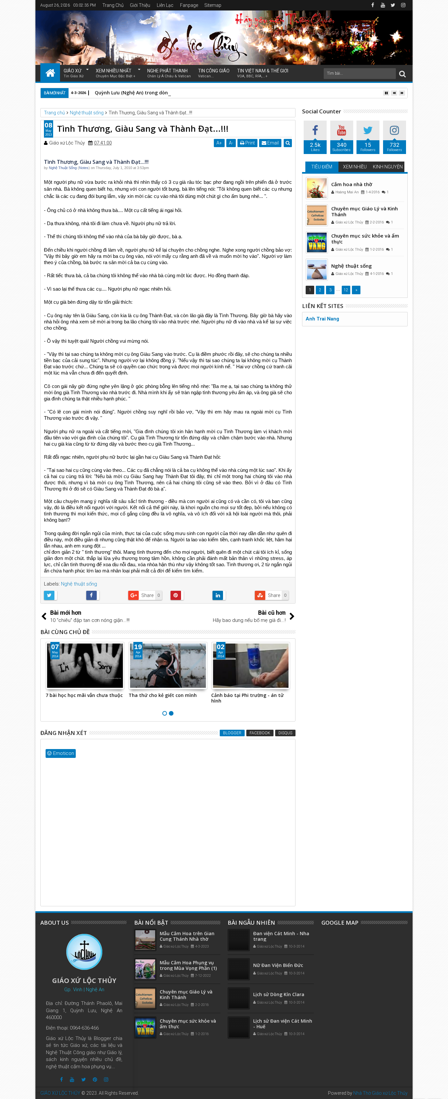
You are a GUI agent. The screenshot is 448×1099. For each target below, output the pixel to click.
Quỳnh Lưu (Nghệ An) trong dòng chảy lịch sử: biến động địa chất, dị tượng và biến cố (193, 92)
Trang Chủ (113, 5)
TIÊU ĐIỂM (321, 166)
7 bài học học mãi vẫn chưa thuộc (84, 695)
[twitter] (392, 5)
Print (249, 142)
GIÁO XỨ (74, 73)
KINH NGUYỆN (388, 166)
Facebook (260, 733)
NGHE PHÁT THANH (169, 73)
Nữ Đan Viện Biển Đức (278, 965)
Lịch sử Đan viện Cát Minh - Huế (282, 1024)
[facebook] (372, 5)
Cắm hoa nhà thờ (351, 184)
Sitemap (212, 5)
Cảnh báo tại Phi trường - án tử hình (247, 698)
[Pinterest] (95, 1079)
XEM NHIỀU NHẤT (115, 73)
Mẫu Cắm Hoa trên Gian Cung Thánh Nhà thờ (187, 936)
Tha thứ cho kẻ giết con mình (163, 695)
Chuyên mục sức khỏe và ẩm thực (365, 238)
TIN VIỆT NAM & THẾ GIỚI (262, 73)
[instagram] (403, 5)
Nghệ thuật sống (79, 584)
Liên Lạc (165, 5)
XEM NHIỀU (355, 166)
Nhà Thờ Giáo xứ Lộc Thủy (380, 1093)
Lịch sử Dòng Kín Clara (278, 994)
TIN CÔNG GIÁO (214, 73)
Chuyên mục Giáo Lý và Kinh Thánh (364, 211)
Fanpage (189, 5)
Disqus (285, 733)
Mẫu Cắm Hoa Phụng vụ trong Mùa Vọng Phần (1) (188, 965)
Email (272, 142)
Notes (84, 168)
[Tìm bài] (402, 73)
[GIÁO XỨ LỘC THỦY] (50, 72)
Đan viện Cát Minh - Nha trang (281, 936)
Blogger (232, 733)
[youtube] (382, 5)
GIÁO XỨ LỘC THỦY (60, 1093)
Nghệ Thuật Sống (63, 168)
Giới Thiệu (140, 5)
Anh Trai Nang (322, 319)
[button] (152, 168)
